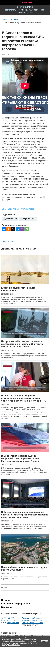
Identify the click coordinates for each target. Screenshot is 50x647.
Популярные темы (25, 7)
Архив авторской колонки (32, 618)
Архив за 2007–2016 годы (32, 620)
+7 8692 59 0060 (7, 618)
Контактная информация (15, 603)
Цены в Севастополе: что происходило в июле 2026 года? (24, 568)
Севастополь (10, 10)
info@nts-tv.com (13, 623)
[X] (13, 229)
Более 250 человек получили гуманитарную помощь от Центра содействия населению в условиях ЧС (23, 398)
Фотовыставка (27, 209)
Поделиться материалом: (14, 225)
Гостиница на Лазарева (28, 10)
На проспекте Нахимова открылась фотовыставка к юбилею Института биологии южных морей (22, 344)
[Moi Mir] (18, 229)
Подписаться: (8, 215)
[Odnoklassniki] (8, 229)
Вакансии (6, 607)
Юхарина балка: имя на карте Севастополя (18, 289)
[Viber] (22, 229)
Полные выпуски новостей (32, 623)
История (6, 600)
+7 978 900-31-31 (8, 620)
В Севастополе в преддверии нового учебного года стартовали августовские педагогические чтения (24, 515)
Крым (43, 10)
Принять (44, 641)
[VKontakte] (4, 229)
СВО (4, 209)
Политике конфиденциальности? (19, 644)
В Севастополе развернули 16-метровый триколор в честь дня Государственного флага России (20, 458)
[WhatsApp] (27, 229)
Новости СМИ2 (9, 241)
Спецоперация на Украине (25, 12)
